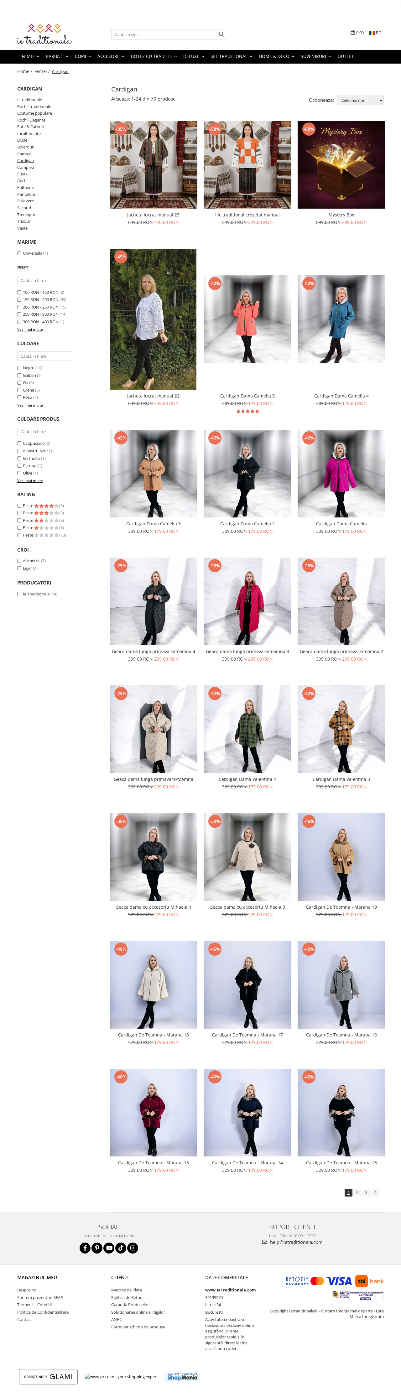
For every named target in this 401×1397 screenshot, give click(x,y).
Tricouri (24, 221)
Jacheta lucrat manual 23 (153, 215)
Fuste (22, 174)
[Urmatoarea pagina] (375, 1193)
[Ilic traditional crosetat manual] (247, 165)
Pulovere (25, 201)
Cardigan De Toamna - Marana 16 (341, 1035)
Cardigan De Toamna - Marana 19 (341, 907)
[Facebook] (85, 1248)
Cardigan (25, 160)
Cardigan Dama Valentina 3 (341, 779)
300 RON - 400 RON (41, 322)
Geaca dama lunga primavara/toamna (153, 779)
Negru (28, 368)
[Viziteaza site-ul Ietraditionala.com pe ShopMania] (182, 1376)
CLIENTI (120, 1277)
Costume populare (34, 113)
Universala (32, 253)
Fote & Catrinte (31, 126)
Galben (29, 375)
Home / (25, 71)
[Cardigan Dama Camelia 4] (341, 319)
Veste (22, 228)
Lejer (27, 568)
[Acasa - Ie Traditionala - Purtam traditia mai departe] (48, 34)
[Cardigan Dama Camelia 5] (247, 319)
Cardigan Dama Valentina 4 (247, 779)
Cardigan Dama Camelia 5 (247, 396)
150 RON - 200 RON (41, 299)
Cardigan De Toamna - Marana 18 (153, 1035)
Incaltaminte (29, 133)
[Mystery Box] (341, 165)
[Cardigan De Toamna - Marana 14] (247, 1112)
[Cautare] (221, 34)
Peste (28, 505)
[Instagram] (132, 1248)
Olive (27, 473)
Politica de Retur (126, 1297)
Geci (21, 181)
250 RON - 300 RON (41, 314)
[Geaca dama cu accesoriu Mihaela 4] (153, 857)
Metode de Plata (126, 1290)
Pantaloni (26, 194)
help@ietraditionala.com (296, 1242)
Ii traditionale (29, 99)
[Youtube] (108, 1248)
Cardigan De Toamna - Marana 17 (247, 1035)
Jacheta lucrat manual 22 (153, 396)
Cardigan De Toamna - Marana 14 (247, 1163)
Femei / (42, 71)
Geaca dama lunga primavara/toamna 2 (341, 651)
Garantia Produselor (130, 1304)
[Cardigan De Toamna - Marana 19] (341, 857)
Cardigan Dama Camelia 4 (341, 396)
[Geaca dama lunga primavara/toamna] (153, 729)
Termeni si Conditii (34, 1304)
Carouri (30, 465)
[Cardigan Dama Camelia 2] (247, 473)
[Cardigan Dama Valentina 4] (247, 729)
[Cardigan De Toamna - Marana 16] (341, 985)
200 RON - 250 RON (41, 307)
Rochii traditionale (34, 106)
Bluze (22, 140)
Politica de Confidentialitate (43, 1312)
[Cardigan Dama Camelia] (341, 473)
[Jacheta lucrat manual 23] (153, 165)
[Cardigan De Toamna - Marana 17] (247, 985)
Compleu (25, 167)
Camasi (24, 154)
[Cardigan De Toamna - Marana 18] (153, 985)
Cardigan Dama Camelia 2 (247, 524)
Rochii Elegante (31, 120)
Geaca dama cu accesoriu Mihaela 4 (153, 907)
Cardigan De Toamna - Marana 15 (153, 1163)
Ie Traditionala (36, 594)
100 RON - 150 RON (41, 292)
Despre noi (27, 1290)
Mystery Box (341, 215)
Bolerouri (25, 147)
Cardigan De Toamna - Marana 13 (341, 1163)
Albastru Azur (35, 451)
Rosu (27, 397)
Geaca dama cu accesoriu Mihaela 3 (247, 907)
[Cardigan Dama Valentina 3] (341, 729)
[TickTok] (120, 1248)
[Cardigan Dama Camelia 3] (153, 473)
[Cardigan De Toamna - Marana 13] (341, 1112)
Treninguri (26, 214)
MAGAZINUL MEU (37, 1277)
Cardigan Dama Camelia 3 (153, 524)
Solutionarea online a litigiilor (138, 1312)
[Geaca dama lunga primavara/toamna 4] (153, 601)
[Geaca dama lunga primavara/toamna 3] (247, 601)
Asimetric (31, 560)
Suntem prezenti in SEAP (40, 1297)
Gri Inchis (31, 458)
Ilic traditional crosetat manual (247, 215)
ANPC (116, 1319)
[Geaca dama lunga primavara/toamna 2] (341, 601)
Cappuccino (34, 443)
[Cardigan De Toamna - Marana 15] (153, 1112)
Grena (28, 390)
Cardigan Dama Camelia (341, 524)
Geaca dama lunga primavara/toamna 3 (247, 651)
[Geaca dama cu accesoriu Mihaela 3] (247, 857)
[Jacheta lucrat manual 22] (153, 319)
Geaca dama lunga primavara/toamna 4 (153, 651)
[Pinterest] (96, 1248)
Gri (25, 382)
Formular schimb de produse (138, 1327)
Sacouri (24, 207)
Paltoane (25, 187)
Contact (24, 1319)
